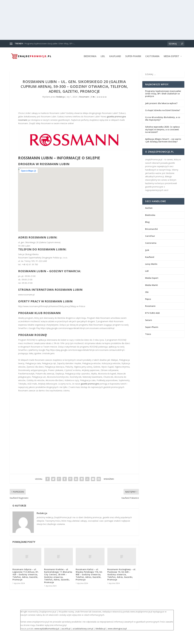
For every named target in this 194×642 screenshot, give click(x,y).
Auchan (149, 208)
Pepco (148, 299)
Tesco (148, 334)
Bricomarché (151, 229)
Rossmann (84, 96)
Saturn (148, 320)
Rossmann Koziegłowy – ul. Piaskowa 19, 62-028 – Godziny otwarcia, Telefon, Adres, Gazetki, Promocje (121, 574)
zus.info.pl (65, 628)
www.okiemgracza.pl (117, 628)
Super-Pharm (133, 56)
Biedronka (90, 56)
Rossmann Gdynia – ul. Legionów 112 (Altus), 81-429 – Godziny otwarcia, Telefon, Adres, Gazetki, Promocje (25, 574)
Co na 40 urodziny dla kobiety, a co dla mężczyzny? (162, 118)
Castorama (152, 56)
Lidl (103, 56)
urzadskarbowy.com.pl (83, 628)
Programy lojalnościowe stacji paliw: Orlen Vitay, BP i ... (49, 43)
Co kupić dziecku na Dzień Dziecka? (162, 110)
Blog (147, 222)
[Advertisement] (85, 20)
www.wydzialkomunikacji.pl (46, 628)
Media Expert (171, 56)
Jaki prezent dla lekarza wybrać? (161, 103)
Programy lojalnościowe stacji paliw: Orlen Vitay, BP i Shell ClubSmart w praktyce (163, 94)
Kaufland (115, 56)
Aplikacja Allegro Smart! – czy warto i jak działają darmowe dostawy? (163, 140)
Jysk (147, 250)
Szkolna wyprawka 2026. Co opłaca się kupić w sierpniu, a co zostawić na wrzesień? (162, 129)
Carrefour (150, 236)
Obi (147, 292)
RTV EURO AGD (152, 313)
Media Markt (151, 285)
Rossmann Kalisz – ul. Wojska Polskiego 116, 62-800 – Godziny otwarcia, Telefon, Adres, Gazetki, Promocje (89, 574)
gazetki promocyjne (90, 383)
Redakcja (60, 96)
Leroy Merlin (151, 264)
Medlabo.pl (100, 628)
